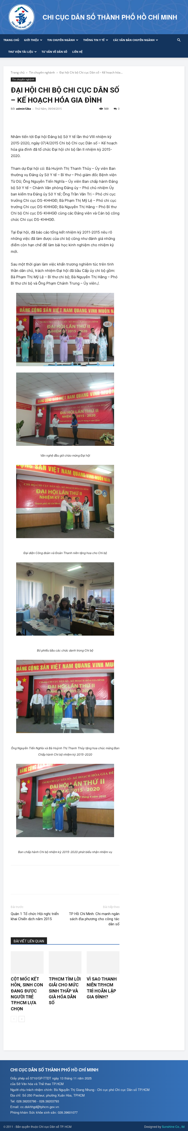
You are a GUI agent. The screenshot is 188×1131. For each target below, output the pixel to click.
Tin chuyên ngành (61, 40)
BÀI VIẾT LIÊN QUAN (29, 941)
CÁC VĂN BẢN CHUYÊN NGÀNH (133, 40)
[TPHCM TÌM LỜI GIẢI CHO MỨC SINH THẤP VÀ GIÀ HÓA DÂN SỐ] (65, 962)
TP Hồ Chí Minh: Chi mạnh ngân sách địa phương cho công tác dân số (94, 919)
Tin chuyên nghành (42, 72)
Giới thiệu (31, 40)
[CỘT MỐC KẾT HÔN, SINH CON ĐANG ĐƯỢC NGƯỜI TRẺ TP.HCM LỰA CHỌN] (27, 962)
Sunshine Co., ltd (173, 1126)
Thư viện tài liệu (20, 51)
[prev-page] (14, 1019)
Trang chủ (11, 40)
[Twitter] (27, 120)
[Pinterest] (38, 120)
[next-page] (22, 1019)
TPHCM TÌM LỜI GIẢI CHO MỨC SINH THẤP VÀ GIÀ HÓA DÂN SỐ (65, 990)
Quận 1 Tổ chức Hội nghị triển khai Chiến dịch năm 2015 (35, 916)
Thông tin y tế (94, 40)
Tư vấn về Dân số (54, 51)
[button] (179, 40)
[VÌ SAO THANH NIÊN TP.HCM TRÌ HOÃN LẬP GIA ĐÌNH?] (103, 962)
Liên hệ (77, 51)
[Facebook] (16, 120)
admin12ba (23, 108)
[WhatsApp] (49, 120)
